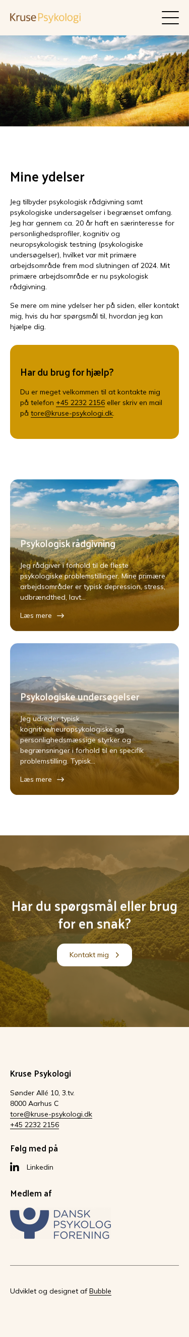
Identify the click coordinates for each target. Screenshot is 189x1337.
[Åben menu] (170, 18)
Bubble (100, 1291)
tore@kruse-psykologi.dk (72, 413)
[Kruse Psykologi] (45, 17)
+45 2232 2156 (80, 402)
